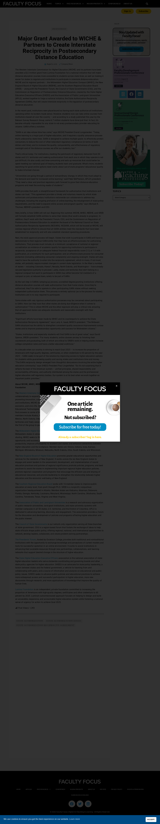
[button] (117, 386)
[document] (80, 412)
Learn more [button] (74, 819)
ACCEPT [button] (151, 819)
